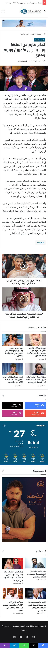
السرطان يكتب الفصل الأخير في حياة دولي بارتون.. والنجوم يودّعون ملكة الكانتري (36, 352)
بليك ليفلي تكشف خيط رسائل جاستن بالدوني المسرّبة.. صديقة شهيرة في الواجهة (13, 576)
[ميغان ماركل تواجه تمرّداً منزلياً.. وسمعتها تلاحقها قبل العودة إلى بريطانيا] (35, 369)
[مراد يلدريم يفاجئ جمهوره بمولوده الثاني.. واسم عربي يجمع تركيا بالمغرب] (12, 340)
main (39, 242)
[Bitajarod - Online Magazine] (30, 11)
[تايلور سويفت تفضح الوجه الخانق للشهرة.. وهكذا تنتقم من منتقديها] (12, 369)
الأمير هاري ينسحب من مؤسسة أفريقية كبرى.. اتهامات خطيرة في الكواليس (37, 606)
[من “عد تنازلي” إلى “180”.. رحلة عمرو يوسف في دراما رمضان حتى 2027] (12, 593)
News (33, 34)
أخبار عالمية (25, 34)
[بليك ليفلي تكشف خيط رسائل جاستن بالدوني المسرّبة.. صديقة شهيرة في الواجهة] (12, 563)
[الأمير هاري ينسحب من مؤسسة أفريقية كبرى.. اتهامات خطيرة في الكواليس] (35, 593)
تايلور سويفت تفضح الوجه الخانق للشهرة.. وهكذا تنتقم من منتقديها (13, 379)
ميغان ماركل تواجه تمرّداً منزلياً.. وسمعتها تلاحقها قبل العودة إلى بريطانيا (36, 379)
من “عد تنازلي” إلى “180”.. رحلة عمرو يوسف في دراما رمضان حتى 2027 (13, 606)
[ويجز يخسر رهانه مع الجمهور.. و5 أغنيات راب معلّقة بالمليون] (35, 563)
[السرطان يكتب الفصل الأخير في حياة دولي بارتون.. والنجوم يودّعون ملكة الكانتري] (35, 340)
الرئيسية (40, 34)
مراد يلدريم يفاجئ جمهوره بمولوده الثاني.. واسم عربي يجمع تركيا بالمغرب (13, 352)
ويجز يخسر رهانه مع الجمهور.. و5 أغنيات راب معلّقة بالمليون (36, 574)
